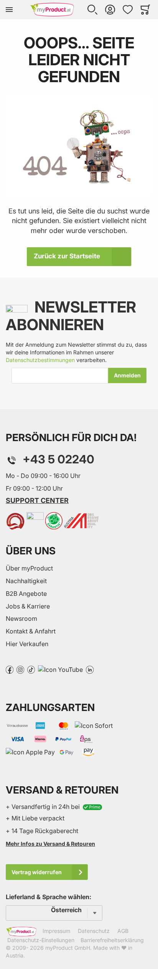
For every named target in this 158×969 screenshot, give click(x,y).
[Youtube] (60, 669)
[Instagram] (20, 669)
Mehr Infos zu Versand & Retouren (50, 843)
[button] (92, 9)
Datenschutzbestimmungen (40, 360)
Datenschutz (94, 931)
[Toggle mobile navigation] (9, 9)
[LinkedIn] (90, 669)
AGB (122, 931)
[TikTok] (31, 669)
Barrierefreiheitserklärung (112, 940)
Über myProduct (29, 568)
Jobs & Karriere (28, 606)
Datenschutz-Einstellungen (40, 940)
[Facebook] (9, 669)
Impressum (56, 931)
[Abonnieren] (127, 375)
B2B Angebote (26, 593)
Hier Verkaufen (27, 644)
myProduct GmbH (67, 947)
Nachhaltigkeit (26, 581)
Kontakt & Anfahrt (31, 631)
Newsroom (21, 618)
